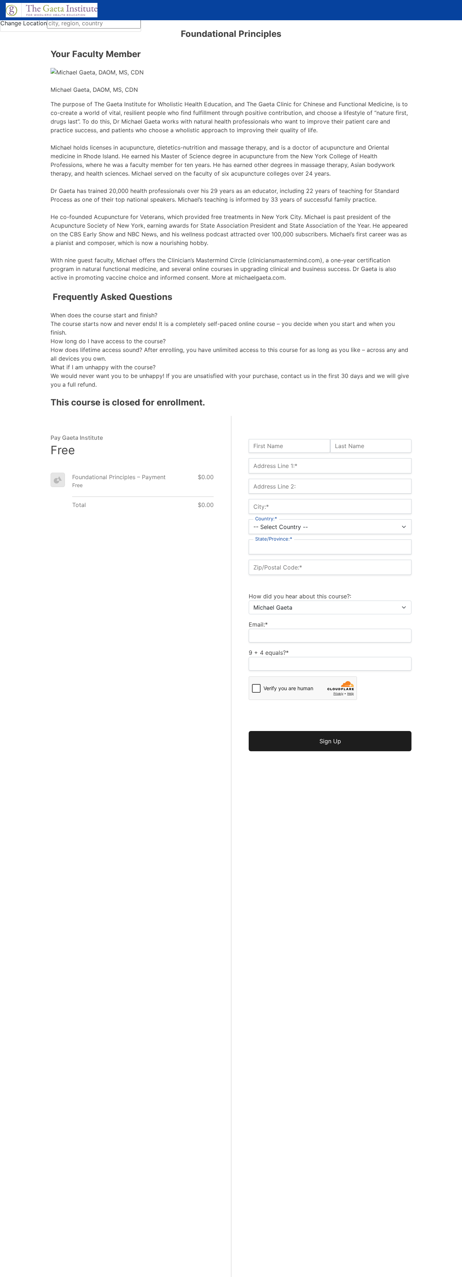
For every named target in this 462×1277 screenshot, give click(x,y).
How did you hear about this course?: (300, 596)
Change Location (23, 23)
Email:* (258, 624)
